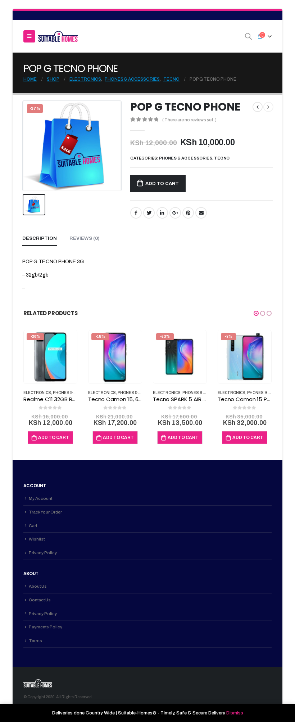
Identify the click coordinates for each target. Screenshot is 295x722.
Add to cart (162, 183)
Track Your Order (45, 512)
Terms (35, 640)
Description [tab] (39, 238)
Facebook (136, 213)
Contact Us (40, 600)
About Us (38, 586)
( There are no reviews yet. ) (189, 119)
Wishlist (37, 539)
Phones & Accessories (185, 158)
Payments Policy (45, 627)
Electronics (37, 393)
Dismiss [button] (234, 713)
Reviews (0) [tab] (84, 238)
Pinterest (188, 213)
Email (201, 213)
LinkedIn (162, 213)
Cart (33, 526)
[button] (256, 313)
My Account (40, 498)
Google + (175, 213)
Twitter (149, 213)
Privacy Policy (43, 553)
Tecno (222, 158)
